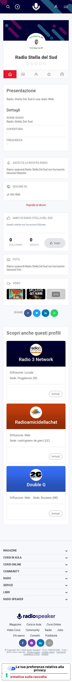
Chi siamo (19, 636)
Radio (48, 630)
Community (33, 630)
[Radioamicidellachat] (36, 433)
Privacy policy (33, 652)
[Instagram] (32, 643)
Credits (44, 654)
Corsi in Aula (33, 625)
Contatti (35, 636)
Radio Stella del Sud (36, 57)
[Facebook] (23, 643)
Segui (57, 243)
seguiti (34, 242)
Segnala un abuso (36, 205)
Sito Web (15, 195)
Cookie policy (48, 652)
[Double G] (36, 493)
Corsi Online (54, 625)
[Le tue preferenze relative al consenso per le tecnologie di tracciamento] (6, 675)
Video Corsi (13, 630)
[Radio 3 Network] (36, 370)
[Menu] (56, 7)
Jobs (60, 630)
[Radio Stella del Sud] (36, 42)
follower (15, 242)
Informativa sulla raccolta (26, 677)
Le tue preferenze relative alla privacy (40, 668)
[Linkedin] (40, 643)
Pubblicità (51, 636)
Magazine (15, 625)
